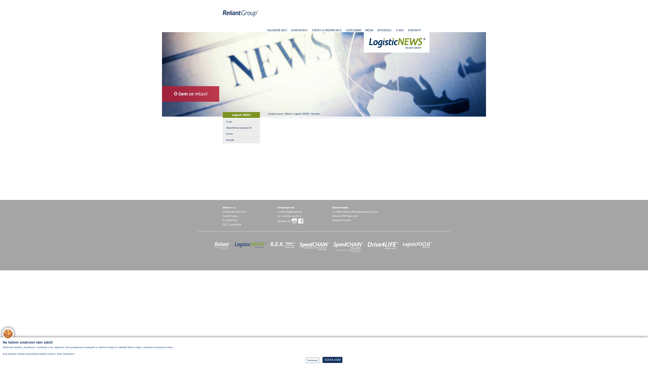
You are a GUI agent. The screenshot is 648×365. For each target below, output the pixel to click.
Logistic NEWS (241, 115)
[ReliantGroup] (241, 17)
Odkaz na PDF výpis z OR (345, 215)
